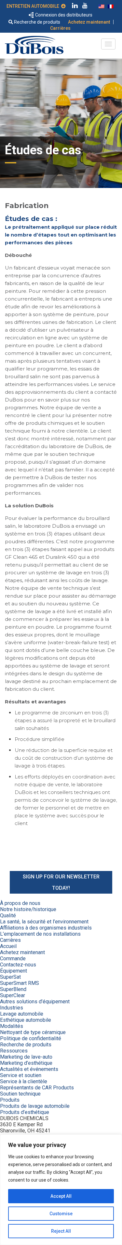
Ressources (14, 1051)
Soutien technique (20, 1094)
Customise (61, 1213)
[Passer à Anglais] (101, 6)
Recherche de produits (36, 22)
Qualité (8, 915)
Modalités (11, 1026)
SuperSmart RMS (19, 983)
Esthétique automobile (25, 1020)
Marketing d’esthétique (26, 1063)
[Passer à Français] (110, 6)
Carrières (60, 28)
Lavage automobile (21, 1014)
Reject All (61, 1231)
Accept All (61, 1196)
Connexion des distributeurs (63, 14)
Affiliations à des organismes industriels (46, 928)
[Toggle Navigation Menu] (108, 44)
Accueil (8, 946)
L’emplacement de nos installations (40, 934)
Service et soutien (20, 1075)
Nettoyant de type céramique (33, 1032)
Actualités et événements (29, 1069)
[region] (61, 1189)
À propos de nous (20, 903)
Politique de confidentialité (30, 1038)
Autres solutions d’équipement (35, 1001)
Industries (11, 1008)
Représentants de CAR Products (37, 1088)
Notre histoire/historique (28, 909)
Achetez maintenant (89, 22)
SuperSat (10, 977)
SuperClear (12, 995)
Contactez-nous (18, 965)
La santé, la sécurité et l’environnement (44, 922)
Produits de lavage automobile (35, 1106)
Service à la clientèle (23, 1081)
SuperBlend (13, 989)
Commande (13, 958)
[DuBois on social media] (75, 6)
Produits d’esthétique (24, 1112)
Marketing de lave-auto (26, 1057)
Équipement (13, 971)
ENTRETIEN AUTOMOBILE (34, 6)
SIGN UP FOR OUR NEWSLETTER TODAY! (61, 882)
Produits (10, 1100)
